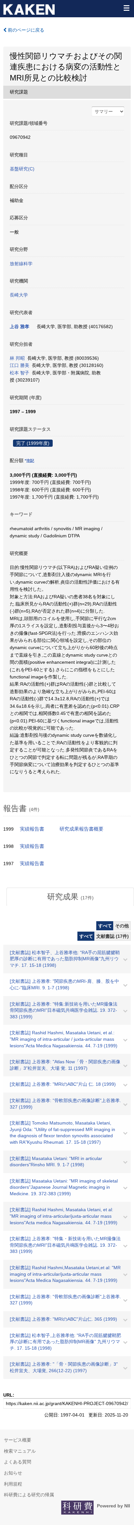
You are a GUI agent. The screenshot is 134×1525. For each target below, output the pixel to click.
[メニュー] (126, 7)
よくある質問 (17, 1461)
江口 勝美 (19, 365)
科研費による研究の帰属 (29, 1494)
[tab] (70, 897)
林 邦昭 (17, 358)
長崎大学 (19, 295)
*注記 (29, 460)
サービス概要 (17, 1440)
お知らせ (13, 1472)
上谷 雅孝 (19, 326)
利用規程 (13, 1484)
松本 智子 (19, 372)
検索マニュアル (20, 1451)
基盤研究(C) (22, 168)
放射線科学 (21, 263)
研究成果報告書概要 (81, 829)
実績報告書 (32, 829)
